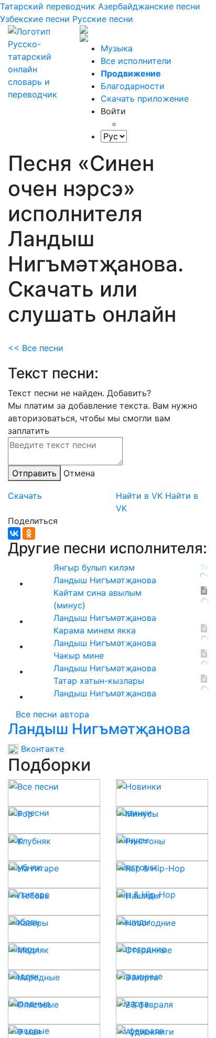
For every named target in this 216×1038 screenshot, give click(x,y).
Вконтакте (41, 749)
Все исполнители (136, 61)
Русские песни (102, 19)
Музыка (117, 48)
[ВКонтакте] (14, 533)
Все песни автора (52, 714)
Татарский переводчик (47, 6)
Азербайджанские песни (149, 6)
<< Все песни (35, 348)
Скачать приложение (145, 98)
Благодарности (133, 86)
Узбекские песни (35, 19)
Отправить (34, 473)
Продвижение (131, 73)
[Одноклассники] (29, 533)
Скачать (25, 495)
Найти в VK (139, 495)
